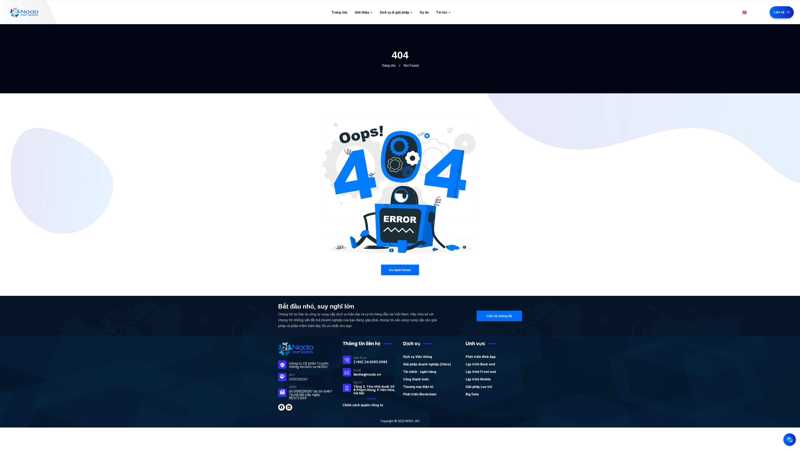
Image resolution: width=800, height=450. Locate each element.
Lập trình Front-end (481, 372)
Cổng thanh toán (416, 379)
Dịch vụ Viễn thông (417, 357)
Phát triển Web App (481, 357)
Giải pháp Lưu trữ (479, 387)
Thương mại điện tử (418, 387)
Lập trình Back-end (480, 364)
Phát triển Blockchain (419, 394)
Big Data (472, 394)
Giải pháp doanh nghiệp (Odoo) (427, 364)
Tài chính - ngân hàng (419, 372)
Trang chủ (389, 66)
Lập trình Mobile (478, 379)
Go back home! (400, 270)
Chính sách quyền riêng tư (363, 405)
